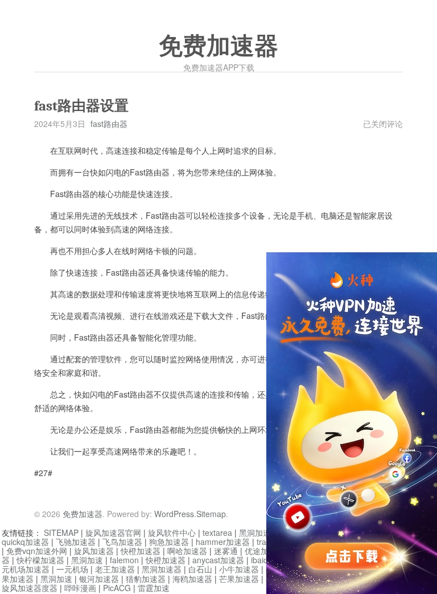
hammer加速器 (223, 541)
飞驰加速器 (76, 541)
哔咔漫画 (80, 587)
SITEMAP (61, 532)
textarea (217, 532)
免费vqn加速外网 (36, 550)
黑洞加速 (87, 560)
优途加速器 (265, 550)
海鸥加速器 (192, 578)
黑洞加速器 (259, 532)
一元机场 (72, 569)
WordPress (174, 513)
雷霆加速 (154, 587)
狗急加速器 (169, 541)
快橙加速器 (140, 550)
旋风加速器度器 (29, 587)
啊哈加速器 (187, 550)
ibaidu (262, 560)
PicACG (117, 587)
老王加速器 (115, 569)
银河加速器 (99, 578)
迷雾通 (226, 550)
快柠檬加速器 (40, 560)
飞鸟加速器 (122, 541)
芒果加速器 (239, 578)
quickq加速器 (25, 541)
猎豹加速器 (146, 578)
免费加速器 (218, 46)
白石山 (200, 569)
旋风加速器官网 (113, 532)
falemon (124, 560)
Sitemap (211, 513)
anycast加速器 (218, 560)
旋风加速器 (94, 550)
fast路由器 (108, 123)
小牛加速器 (239, 569)
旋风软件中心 (172, 532)
